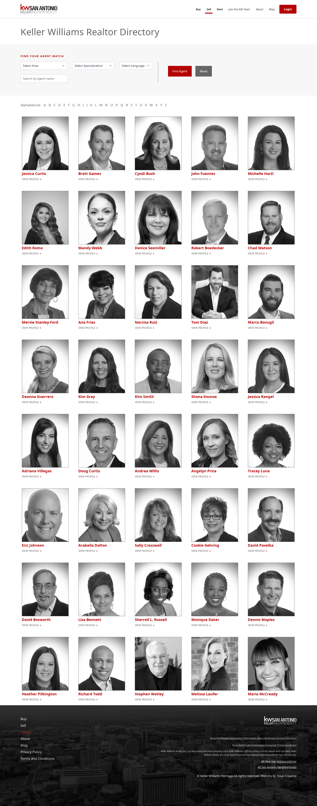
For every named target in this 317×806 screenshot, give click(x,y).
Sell (209, 9)
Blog (272, 9)
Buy (198, 9)
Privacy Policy (31, 752)
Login (288, 9)
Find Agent (179, 71)
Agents (26, 732)
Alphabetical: (31, 105)
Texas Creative (286, 776)
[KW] (280, 732)
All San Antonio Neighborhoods (277, 767)
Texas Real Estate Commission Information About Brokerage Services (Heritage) (253, 738)
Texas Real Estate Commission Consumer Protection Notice (264, 745)
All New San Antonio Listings (278, 761)
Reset (203, 71)
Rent (220, 9)
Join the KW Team (239, 9)
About (259, 9)
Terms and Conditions (38, 758)
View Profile (30, 179)
